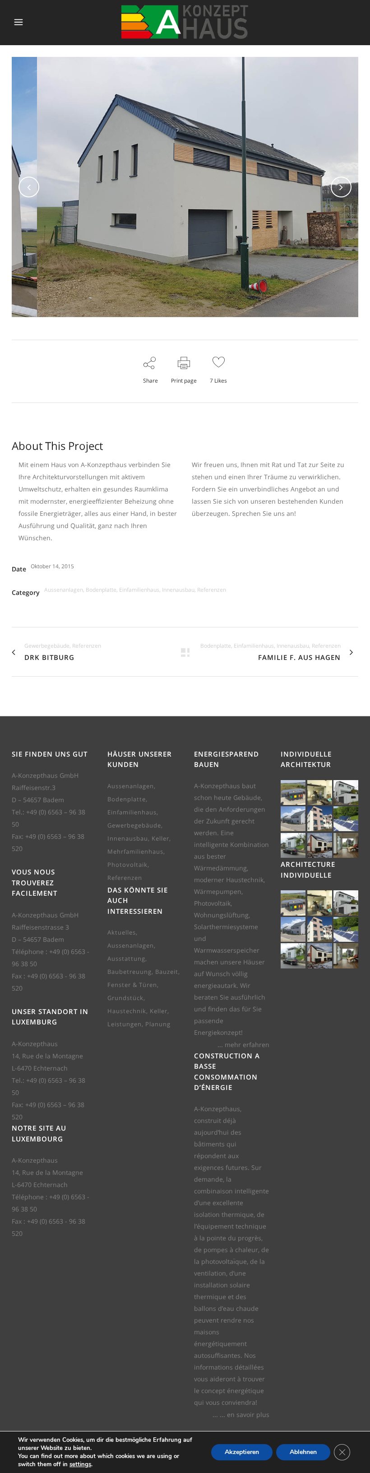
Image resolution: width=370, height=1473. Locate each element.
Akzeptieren (242, 1452)
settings (80, 1464)
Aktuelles (121, 932)
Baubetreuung (129, 972)
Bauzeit (166, 972)
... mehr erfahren (243, 1044)
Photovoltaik (127, 864)
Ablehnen (303, 1452)
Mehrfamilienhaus (135, 851)
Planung (158, 1024)
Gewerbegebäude (134, 825)
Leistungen (124, 1024)
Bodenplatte (126, 799)
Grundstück (125, 998)
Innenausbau (127, 838)
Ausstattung (126, 958)
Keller (160, 838)
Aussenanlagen (130, 786)
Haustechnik (126, 1011)
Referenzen (124, 878)
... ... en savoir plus (241, 1414)
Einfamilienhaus (132, 812)
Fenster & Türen (132, 985)
